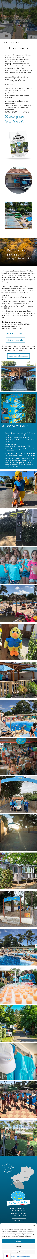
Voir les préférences (18, 1252)
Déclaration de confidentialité (23, 1256)
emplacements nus (11, 59)
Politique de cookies (10, 1256)
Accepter (18, 1241)
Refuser (18, 1246)
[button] (34, 1226)
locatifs (10, 61)
